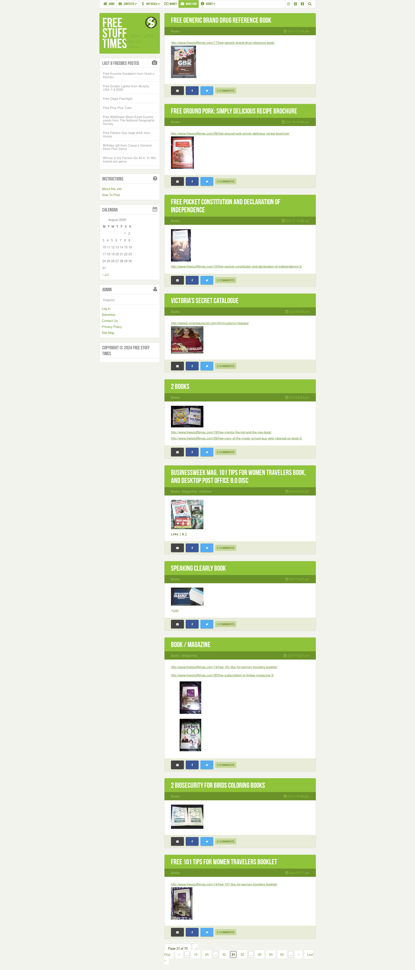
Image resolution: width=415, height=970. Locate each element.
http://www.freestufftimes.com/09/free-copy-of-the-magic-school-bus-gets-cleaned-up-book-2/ (236, 438)
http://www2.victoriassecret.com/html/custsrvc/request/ (210, 323)
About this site (112, 188)
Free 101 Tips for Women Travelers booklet (224, 862)
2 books (180, 386)
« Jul (105, 274)
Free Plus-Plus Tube (117, 107)
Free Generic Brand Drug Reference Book (221, 20)
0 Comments (225, 91)
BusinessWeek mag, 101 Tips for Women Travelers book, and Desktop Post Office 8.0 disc (238, 476)
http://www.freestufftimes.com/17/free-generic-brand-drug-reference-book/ (223, 42)
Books (175, 31)
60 (282, 954)
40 (259, 954)
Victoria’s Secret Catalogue (205, 301)
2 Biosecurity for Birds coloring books (218, 785)
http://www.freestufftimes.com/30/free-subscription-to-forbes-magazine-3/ (222, 675)
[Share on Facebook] (192, 90)
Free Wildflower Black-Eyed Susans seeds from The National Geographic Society (129, 120)
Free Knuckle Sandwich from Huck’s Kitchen (128, 75)
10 (195, 954)
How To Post (111, 194)
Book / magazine (191, 645)
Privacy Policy (112, 326)
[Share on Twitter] (206, 90)
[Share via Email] (177, 90)
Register (109, 299)
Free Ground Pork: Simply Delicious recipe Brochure (234, 111)
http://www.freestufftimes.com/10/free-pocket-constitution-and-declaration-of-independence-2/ (236, 266)
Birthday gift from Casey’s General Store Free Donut (127, 147)
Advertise (108, 314)
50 (271, 954)
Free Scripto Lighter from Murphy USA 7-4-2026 (126, 88)
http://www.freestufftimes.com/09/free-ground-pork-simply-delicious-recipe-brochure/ (230, 133)
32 (242, 954)
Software (205, 491)
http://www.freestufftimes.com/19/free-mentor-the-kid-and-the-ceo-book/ (221, 432)
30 (224, 954)
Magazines (189, 491)
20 (207, 954)
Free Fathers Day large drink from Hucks (126, 134)
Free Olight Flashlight (117, 98)
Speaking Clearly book (198, 568)
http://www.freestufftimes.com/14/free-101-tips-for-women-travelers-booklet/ (224, 667)
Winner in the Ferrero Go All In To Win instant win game (129, 159)
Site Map (108, 332)
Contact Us (110, 320)
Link (176, 610)
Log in (106, 308)
